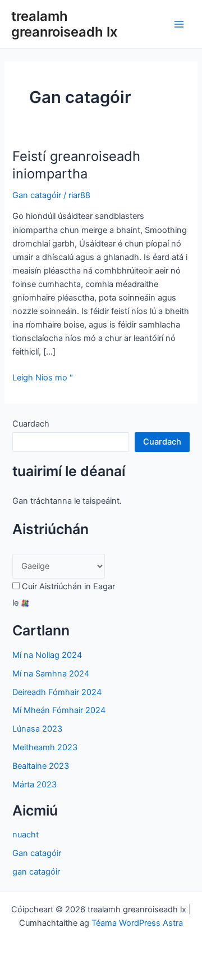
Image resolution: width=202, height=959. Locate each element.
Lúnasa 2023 (37, 729)
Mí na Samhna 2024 (50, 674)
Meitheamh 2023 (44, 747)
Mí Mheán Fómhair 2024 (58, 710)
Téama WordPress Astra (137, 923)
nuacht (25, 835)
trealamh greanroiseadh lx (64, 24)
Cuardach (30, 424)
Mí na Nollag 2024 (47, 655)
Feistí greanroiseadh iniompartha (76, 165)
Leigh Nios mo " (42, 378)
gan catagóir (36, 872)
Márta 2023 (34, 784)
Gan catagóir (36, 195)
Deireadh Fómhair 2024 (57, 692)
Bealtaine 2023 (40, 766)
